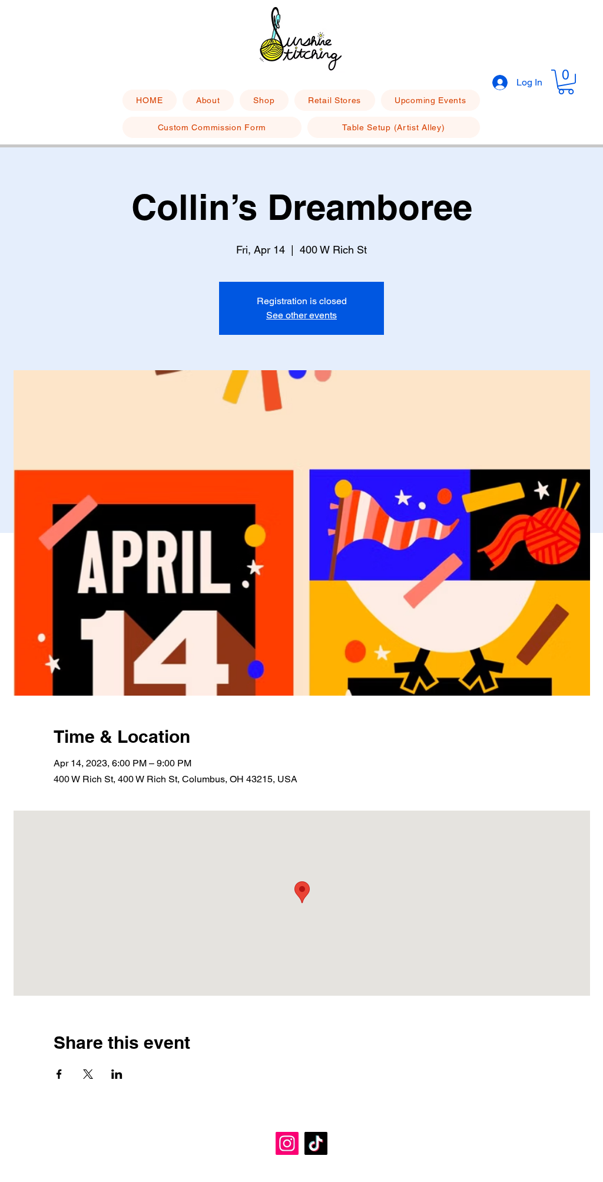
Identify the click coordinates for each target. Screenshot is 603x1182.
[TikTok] (315, 1143)
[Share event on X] (88, 1074)
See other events (301, 315)
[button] (566, 82)
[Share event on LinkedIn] (116, 1074)
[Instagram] (287, 1143)
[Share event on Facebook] (59, 1074)
